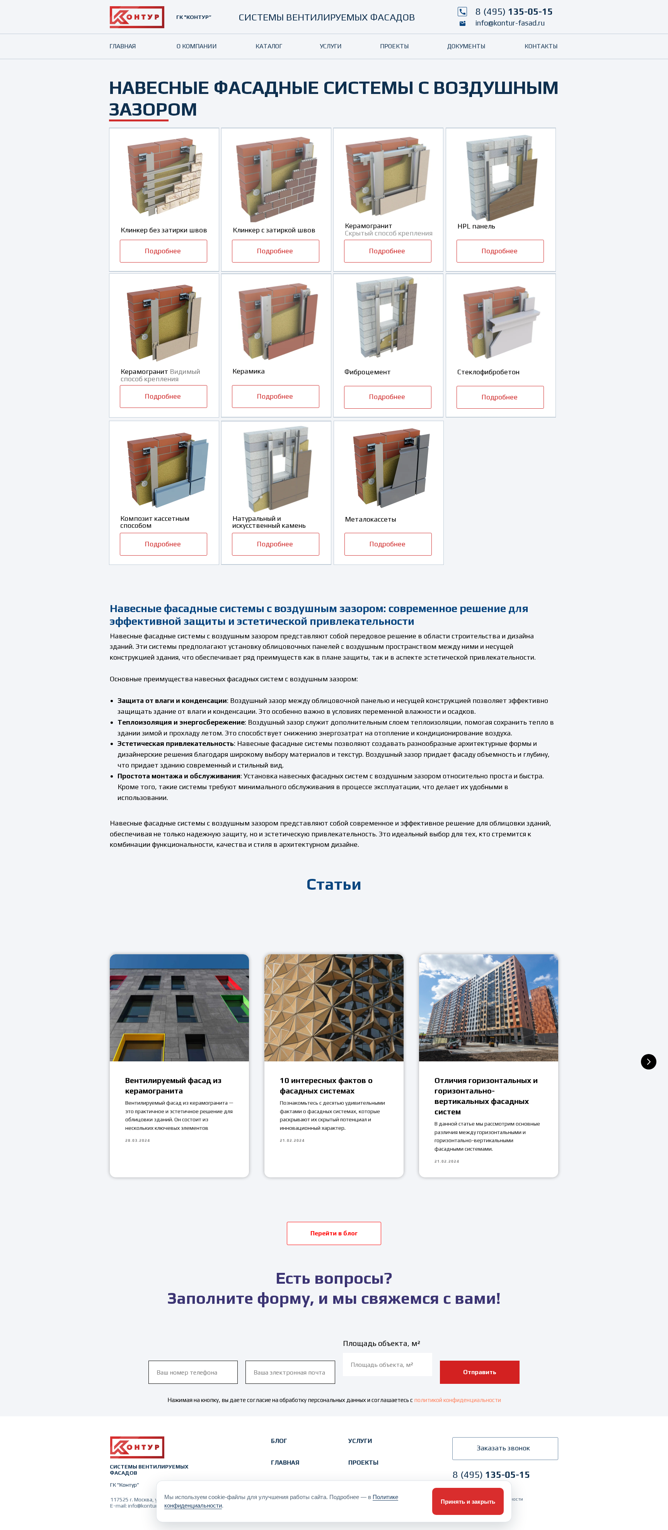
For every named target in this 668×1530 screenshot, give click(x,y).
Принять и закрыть (468, 1501)
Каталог (269, 46)
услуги (360, 1441)
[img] (137, 17)
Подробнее (163, 251)
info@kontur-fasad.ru (510, 23)
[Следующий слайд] (648, 1061)
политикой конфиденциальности (457, 1400)
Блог (279, 1441)
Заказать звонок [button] (503, 1448)
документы (466, 46)
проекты (363, 1462)
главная (285, 1462)
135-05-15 (514, 11)
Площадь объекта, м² (381, 1343)
